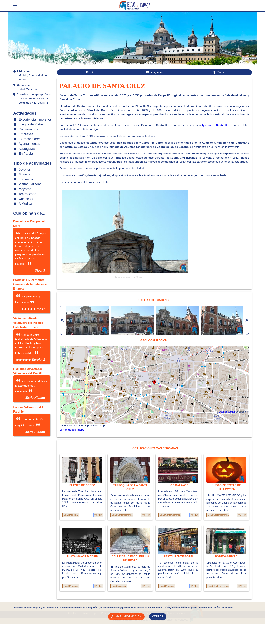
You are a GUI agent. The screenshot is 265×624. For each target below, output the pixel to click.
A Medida (25, 203)
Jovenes (25, 169)
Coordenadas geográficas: (34, 94)
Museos (24, 174)
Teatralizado (27, 194)
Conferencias (28, 129)
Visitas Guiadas (30, 184)
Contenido (26, 199)
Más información (128, 616)
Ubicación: (24, 71)
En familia (26, 179)
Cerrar (157, 616)
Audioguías (27, 149)
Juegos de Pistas (31, 124)
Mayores (25, 189)
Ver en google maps (72, 429)
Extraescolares (30, 139)
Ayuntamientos (29, 144)
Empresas (26, 134)
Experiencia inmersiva (35, 119)
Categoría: (24, 84)
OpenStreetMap (227, 411)
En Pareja (26, 153)
